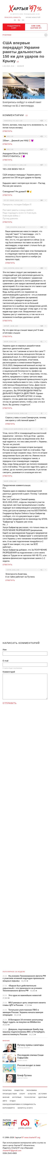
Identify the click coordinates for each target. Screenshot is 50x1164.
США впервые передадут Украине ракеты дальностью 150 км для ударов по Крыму (23, 52)
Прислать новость (13, 17)
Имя (5, 649)
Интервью (16, 1097)
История (43, 1094)
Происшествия (10, 1094)
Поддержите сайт (14, 27)
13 (18, 62)
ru (19, 20)
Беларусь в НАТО (25, 1108)
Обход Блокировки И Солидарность (19, 1104)
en (23, 20)
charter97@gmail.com (12, 1150)
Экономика (31, 1090)
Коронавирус (9, 1108)
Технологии (29, 1097)
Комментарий (9, 672)
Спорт (22, 1094)
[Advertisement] (25, 613)
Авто (5, 1101)
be (15, 20)
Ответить (7, 131)
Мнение (6, 1040)
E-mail (5, 661)
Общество (19, 1090)
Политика (7, 1090)
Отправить (10, 703)
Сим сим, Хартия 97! (36, 27)
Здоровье (42, 1097)
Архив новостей (33, 17)
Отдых (13, 1101)
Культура (32, 1094)
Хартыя (25, 8)
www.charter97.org (32, 1137)
